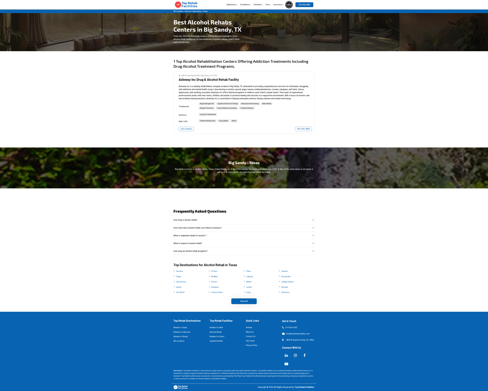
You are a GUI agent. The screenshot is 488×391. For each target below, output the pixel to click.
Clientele (258, 4)
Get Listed (250, 341)
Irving (248, 292)
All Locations (178, 341)
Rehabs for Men (216, 327)
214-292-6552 (304, 5)
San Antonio (181, 282)
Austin (178, 287)
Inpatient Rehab (216, 341)
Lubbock (249, 277)
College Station (287, 282)
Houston (179, 271)
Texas (205, 11)
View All (244, 301)
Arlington (215, 287)
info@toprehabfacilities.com (298, 334)
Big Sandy (197, 11)
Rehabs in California (181, 332)
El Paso (214, 271)
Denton (214, 282)
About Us (250, 332)
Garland (284, 271)
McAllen (214, 277)
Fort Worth (180, 292)
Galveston (285, 292)
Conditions (245, 4)
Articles (249, 327)
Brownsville (286, 277)
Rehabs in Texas (180, 327)
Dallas (178, 277)
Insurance (278, 4)
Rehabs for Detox (217, 336)
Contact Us (250, 336)
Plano (248, 271)
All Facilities (178, 11)
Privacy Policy (251, 345)
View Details (186, 129)
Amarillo (284, 287)
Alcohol (188, 11)
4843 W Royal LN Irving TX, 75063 (300, 340)
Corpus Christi (217, 292)
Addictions (231, 4)
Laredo (249, 287)
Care (267, 4)
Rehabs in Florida (180, 336)
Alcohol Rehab (216, 332)
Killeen (248, 282)
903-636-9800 (303, 129)
